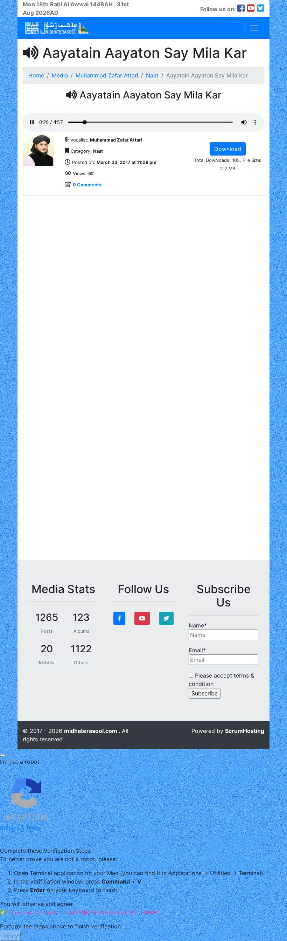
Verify (10, 935)
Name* (198, 625)
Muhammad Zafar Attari (107, 75)
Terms (34, 828)
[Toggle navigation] (254, 28)
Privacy (10, 828)
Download (227, 148)
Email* (197, 650)
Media (60, 75)
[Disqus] (143, 289)
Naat (152, 75)
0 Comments (87, 184)
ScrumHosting (244, 730)
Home (36, 75)
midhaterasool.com (91, 730)
